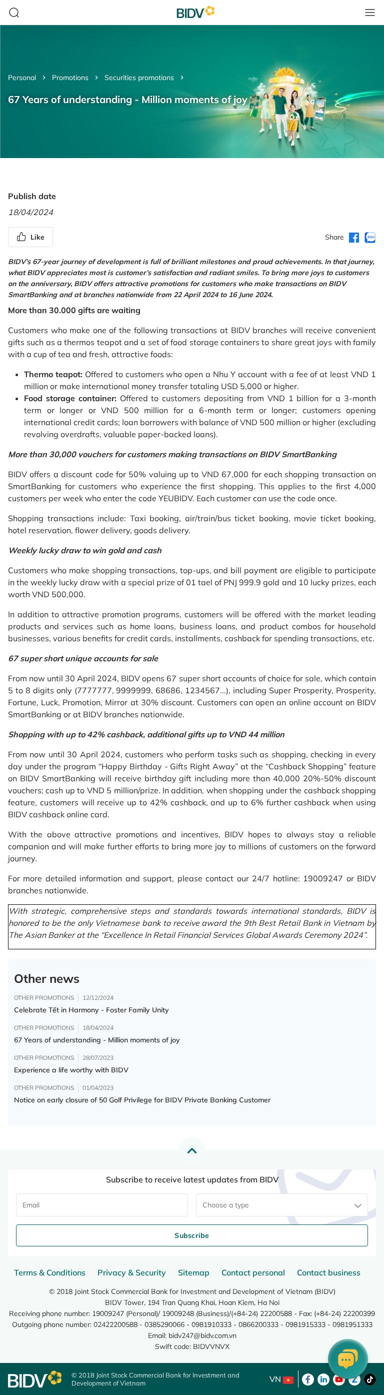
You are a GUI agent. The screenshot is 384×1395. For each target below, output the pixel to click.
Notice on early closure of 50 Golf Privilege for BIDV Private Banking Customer (142, 1099)
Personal (22, 77)
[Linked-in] (324, 1378)
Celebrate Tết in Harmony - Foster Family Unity (91, 1009)
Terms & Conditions (50, 1272)
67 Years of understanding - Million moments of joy (97, 1039)
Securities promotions (139, 77)
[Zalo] (354, 1378)
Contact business (328, 1272)
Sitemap (194, 1272)
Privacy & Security (132, 1272)
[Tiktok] (370, 1378)
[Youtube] (339, 1378)
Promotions (70, 77)
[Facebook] (308, 1378)
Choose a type (225, 1204)
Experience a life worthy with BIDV (71, 1069)
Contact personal (253, 1272)
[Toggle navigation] (370, 13)
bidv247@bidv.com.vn (202, 1335)
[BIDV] (35, 1379)
